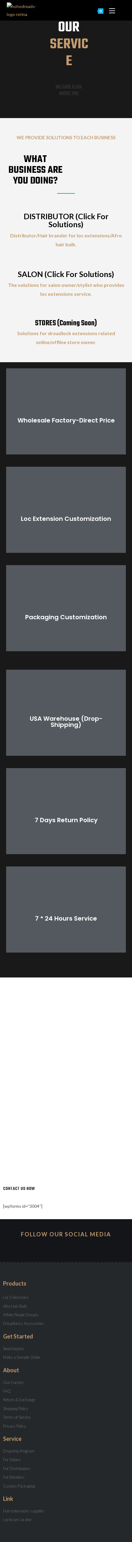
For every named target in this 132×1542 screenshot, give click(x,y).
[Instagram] (44, 1246)
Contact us (66, 922)
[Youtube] (55, 1246)
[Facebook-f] (66, 1246)
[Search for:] (121, 10)
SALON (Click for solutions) (66, 274)
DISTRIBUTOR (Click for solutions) (66, 220)
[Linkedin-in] (88, 1246)
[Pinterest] (77, 1246)
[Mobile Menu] (110, 10)
